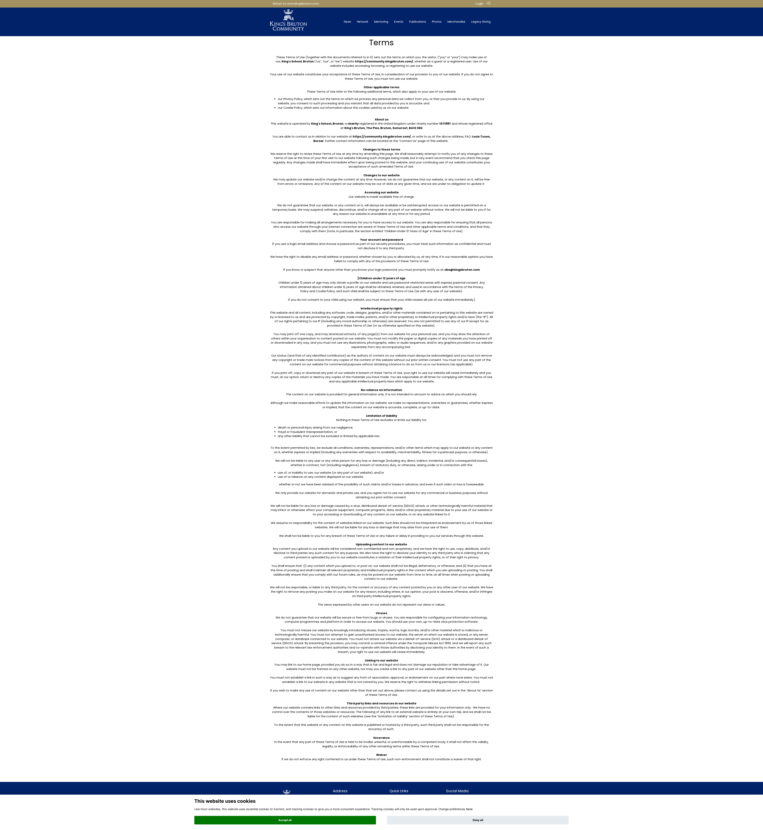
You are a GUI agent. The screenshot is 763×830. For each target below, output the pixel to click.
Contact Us (408, 141)
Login (479, 4)
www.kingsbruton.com (303, 4)
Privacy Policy (292, 99)
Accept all (285, 820)
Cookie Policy (292, 108)
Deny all (478, 820)
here (469, 809)
